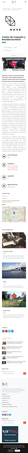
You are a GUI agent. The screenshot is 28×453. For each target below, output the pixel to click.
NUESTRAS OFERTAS (6, 396)
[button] (14, 213)
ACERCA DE (4, 394)
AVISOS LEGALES (5, 402)
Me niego (11, 450)
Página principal (6, 8)
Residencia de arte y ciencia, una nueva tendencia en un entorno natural (16, 362)
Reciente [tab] (9, 338)
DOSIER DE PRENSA (6, 398)
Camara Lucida (8, 251)
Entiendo (17, 450)
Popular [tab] (4, 338)
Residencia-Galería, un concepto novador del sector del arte (15, 347)
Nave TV (14, 55)
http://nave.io (5, 196)
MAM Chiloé (6, 310)
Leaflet (19, 221)
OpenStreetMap (23, 221)
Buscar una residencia (17, 8)
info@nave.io (4, 198)
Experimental (7, 50)
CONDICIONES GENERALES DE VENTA (10, 406)
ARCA (4, 282)
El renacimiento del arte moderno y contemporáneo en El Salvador (15, 342)
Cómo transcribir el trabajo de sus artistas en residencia (15, 357)
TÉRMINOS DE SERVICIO (7, 404)
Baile (15, 47)
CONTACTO (4, 400)
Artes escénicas (8, 47)
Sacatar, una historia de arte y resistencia (14, 352)
